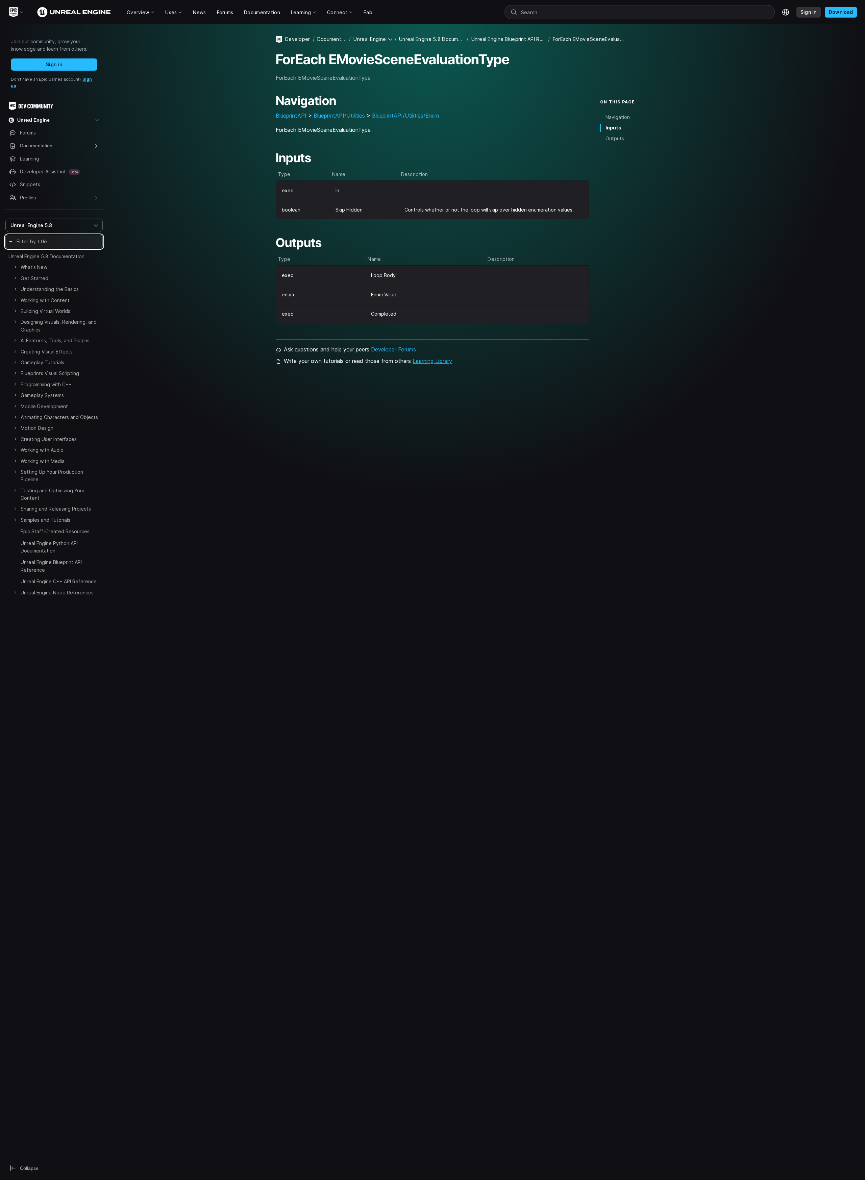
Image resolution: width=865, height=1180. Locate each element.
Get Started (34, 278)
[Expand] (15, 267)
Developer (297, 39)
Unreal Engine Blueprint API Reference (51, 565)
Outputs (615, 138)
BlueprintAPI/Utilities (339, 115)
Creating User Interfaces (49, 439)
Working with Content (45, 300)
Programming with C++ (46, 384)
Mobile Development (44, 406)
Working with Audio (42, 450)
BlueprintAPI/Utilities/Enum (405, 115)
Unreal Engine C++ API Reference (59, 581)
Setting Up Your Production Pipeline (52, 475)
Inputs (613, 127)
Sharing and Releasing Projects (56, 509)
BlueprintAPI (291, 115)
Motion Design (37, 428)
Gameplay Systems (42, 395)
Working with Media (43, 461)
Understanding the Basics (50, 289)
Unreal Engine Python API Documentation (49, 547)
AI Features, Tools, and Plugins (55, 340)
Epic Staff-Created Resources (55, 531)
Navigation (618, 117)
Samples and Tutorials (45, 520)
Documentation (331, 39)
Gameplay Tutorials (42, 362)
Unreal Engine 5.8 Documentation (46, 256)
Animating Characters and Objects (59, 417)
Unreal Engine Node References (57, 592)
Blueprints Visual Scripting (50, 373)
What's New (34, 267)
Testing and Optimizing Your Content (52, 494)
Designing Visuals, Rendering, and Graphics (59, 325)
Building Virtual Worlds (45, 311)
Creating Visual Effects (47, 351)
